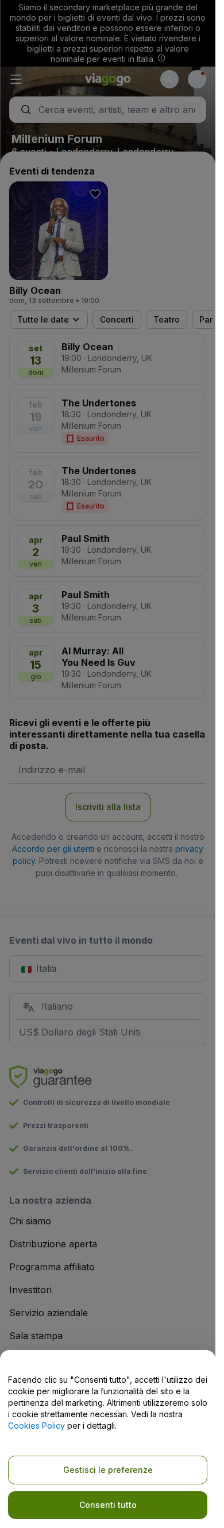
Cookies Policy (36, 1425)
